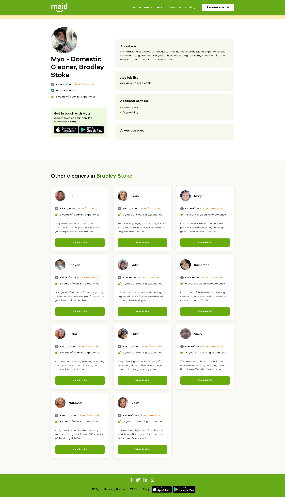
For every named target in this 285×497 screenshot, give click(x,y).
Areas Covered (154, 7)
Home (137, 7)
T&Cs (133, 489)
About (172, 7)
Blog (192, 7)
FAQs (182, 7)
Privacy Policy (114, 489)
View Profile (80, 242)
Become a (218, 7)
